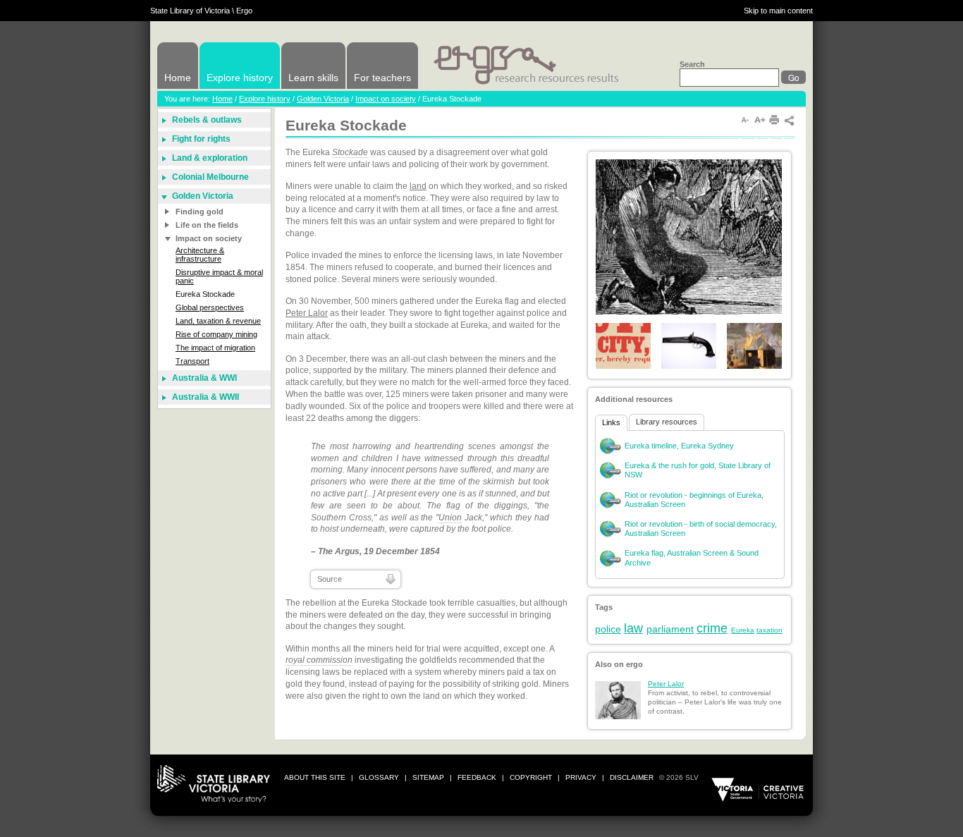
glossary (379, 777)
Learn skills (313, 77)
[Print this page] (774, 120)
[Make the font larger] (760, 120)
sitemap (428, 777)
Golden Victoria (323, 98)
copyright (531, 777)
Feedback (477, 777)
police (608, 629)
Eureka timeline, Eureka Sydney (679, 445)
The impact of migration (215, 347)
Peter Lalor (307, 313)
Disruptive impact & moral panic (219, 276)
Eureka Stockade (205, 294)
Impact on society (385, 98)
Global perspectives (210, 307)
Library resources (666, 421)
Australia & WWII (205, 397)
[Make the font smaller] (745, 120)
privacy (580, 777)
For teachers (382, 77)
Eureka (742, 630)
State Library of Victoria (190, 10)
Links (611, 422)
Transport (192, 361)
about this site (314, 777)
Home (177, 77)
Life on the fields (207, 225)
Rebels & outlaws (207, 120)
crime (712, 628)
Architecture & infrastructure (200, 254)
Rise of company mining (216, 334)
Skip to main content (778, 10)
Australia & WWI (204, 378)
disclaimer (632, 777)
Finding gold (199, 211)
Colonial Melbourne (210, 177)
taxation (769, 630)
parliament (670, 629)
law (633, 628)
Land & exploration (209, 158)
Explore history (240, 77)
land (418, 186)
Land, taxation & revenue (218, 321)
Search (692, 64)
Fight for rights (201, 139)
